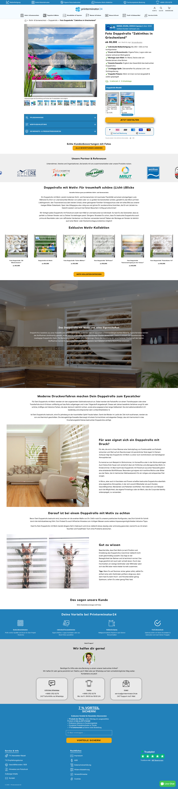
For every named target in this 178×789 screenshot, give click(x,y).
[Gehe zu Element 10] (86, 103)
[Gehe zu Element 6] (60, 103)
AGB (76, 760)
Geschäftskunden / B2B (18, 765)
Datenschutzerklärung (82, 765)
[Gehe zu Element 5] (53, 103)
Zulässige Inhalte (11, 774)
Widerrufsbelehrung (82, 770)
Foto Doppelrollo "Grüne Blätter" (74, 260)
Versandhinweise (80, 774)
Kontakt (12, 778)
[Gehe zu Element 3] (40, 103)
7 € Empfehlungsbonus (14, 760)
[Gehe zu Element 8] (73, 103)
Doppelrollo (53, 20)
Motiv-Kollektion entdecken (89, 274)
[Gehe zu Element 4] (47, 103)
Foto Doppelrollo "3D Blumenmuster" (16, 261)
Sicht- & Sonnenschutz (37, 20)
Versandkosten (136, 42)
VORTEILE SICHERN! (89, 740)
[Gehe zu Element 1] (27, 103)
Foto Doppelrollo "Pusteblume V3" (161, 260)
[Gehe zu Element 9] (80, 103)
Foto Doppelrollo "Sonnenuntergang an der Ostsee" (132, 261)
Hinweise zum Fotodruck (18, 769)
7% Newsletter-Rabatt (17, 756)
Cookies (77, 779)
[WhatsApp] (130, 138)
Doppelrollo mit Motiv (45, 260)
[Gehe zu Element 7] (66, 103)
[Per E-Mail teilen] (133, 138)
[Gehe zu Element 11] (93, 103)
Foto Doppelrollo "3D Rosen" (103, 260)
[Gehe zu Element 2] (33, 103)
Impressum (78, 756)
